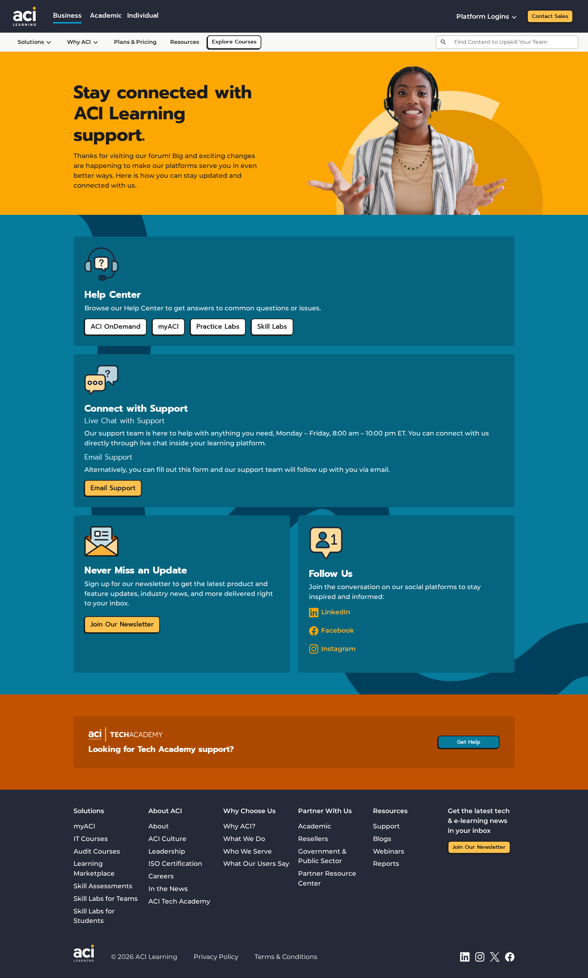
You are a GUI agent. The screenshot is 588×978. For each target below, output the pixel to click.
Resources (184, 42)
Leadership (166, 851)
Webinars (388, 851)
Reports (386, 863)
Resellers (313, 839)
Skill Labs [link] (272, 326)
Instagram (338, 649)
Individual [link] (143, 15)
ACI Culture (167, 839)
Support (386, 826)
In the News (168, 889)
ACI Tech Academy (179, 901)
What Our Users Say (256, 863)
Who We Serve (247, 851)
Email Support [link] (113, 488)
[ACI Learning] (24, 16)
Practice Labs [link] (218, 326)
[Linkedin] (465, 956)
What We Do (244, 839)
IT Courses (91, 839)
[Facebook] (509, 956)
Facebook (337, 630)
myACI (84, 826)
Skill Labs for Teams (106, 898)
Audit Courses (97, 851)
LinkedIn (335, 612)
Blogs (382, 839)
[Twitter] (495, 956)
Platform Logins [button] (482, 16)
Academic (314, 826)
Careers (161, 876)
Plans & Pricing (135, 42)
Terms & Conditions (286, 957)
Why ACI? (239, 826)
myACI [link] (168, 326)
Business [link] (67, 15)
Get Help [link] (468, 742)
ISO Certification (175, 863)
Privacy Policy (216, 957)
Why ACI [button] (79, 42)
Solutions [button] (31, 42)
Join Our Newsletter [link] (122, 624)
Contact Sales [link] (550, 16)
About (158, 826)
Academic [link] (106, 15)
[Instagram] (480, 956)
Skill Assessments (103, 886)
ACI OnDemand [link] (116, 326)
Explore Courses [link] (234, 42)
